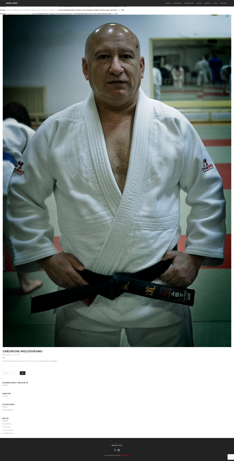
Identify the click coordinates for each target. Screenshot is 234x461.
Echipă (199, 3)
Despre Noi (177, 3)
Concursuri (189, 3)
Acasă (168, 3)
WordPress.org (8, 433)
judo (10, 355)
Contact (223, 3)
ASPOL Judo (11, 3)
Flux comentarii (8, 430)
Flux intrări (7, 427)
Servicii (208, 3)
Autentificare (7, 424)
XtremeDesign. (125, 455)
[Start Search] (22, 373)
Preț (215, 3)
